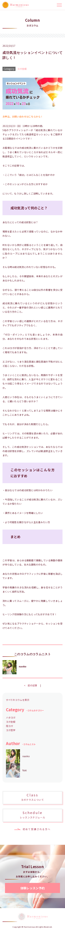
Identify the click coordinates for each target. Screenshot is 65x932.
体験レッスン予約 (32, 888)
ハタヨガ (11, 717)
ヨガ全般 (22, 68)
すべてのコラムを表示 (18, 700)
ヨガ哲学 (11, 730)
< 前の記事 (30, 685)
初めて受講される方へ (37, 829)
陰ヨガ (9, 726)
